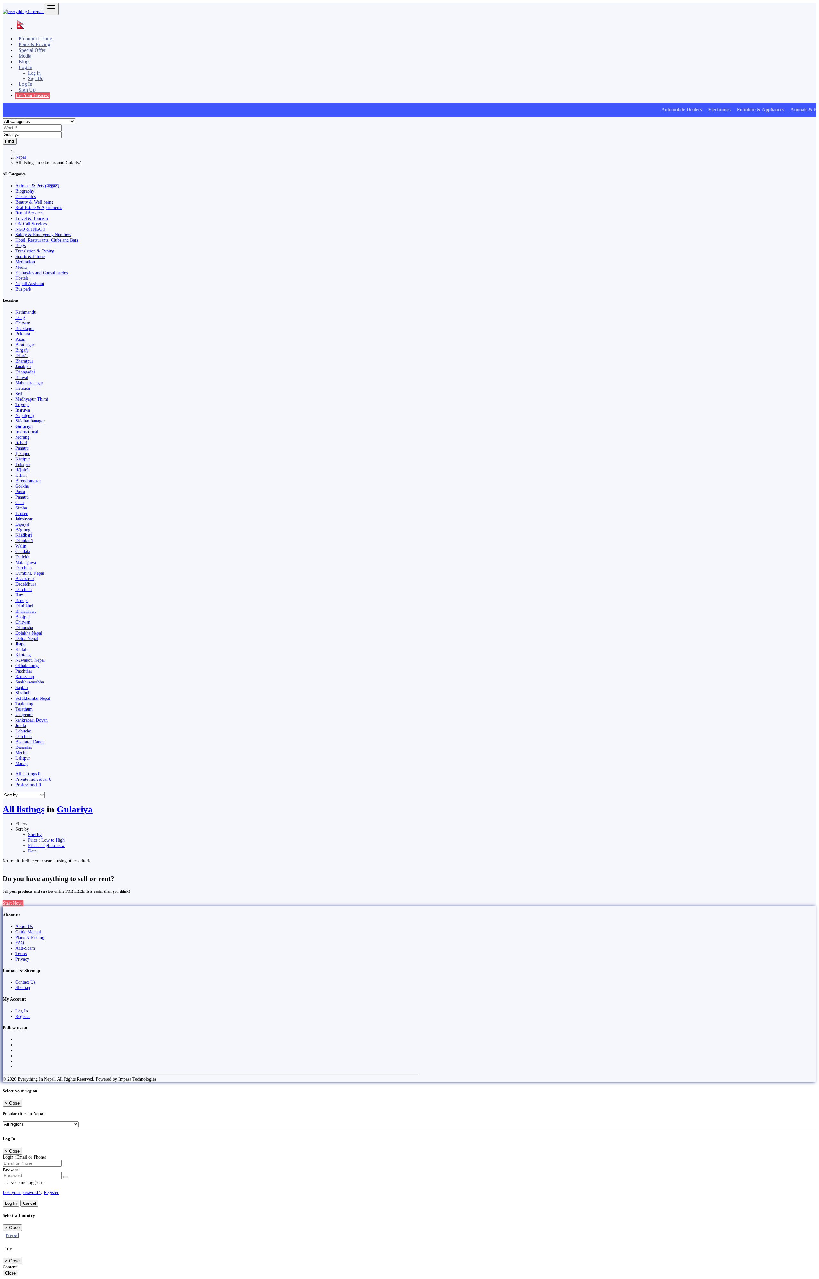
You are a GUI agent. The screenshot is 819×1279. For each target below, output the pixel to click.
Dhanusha (24, 627)
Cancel (29, 1203)
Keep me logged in (26, 1182)
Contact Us (25, 982)
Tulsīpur (22, 464)
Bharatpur (24, 361)
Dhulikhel (24, 605)
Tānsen (21, 513)
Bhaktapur (24, 328)
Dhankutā (24, 540)
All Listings (27, 773)
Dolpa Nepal (26, 638)
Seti (18, 393)
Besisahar (23, 747)
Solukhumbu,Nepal (32, 698)
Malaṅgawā (25, 562)
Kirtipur (22, 458)
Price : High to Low (46, 845)
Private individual (33, 779)
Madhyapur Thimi (31, 399)
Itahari (21, 442)
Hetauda (22, 388)
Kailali (21, 649)
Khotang (23, 654)
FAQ (19, 942)
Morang (22, 437)
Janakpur (23, 366)
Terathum (24, 709)
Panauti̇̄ (22, 497)
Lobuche (23, 730)
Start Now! (13, 903)
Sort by (35, 834)
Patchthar (23, 671)
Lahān (21, 475)
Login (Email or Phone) (24, 1157)
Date (32, 850)
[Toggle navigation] (51, 9)
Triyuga (22, 404)
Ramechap (24, 676)
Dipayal (22, 524)
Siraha (21, 507)
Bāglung (22, 529)
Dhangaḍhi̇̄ (25, 371)
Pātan (20, 339)
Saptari (21, 687)
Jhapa (20, 643)
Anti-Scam (25, 948)
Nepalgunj (24, 415)
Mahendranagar (29, 382)
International (26, 431)
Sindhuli (23, 692)
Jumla (20, 725)
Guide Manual (28, 931)
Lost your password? (22, 1192)
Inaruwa (22, 409)
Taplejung (24, 703)
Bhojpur (22, 616)
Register (22, 1016)
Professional (28, 784)
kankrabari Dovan (31, 720)
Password (11, 1169)
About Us (24, 926)
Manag (21, 763)
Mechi (21, 752)
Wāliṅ (20, 545)
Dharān (21, 355)
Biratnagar (24, 344)
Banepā (21, 600)
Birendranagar (28, 480)
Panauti (22, 448)
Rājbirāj (22, 469)
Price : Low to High (46, 840)
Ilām (19, 594)
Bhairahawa (25, 611)
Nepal (20, 157)
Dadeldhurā (25, 584)
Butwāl (21, 377)
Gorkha (22, 486)
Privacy (22, 959)
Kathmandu (25, 312)
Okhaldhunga (27, 665)
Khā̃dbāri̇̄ (23, 535)
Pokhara (22, 333)
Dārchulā (23, 589)
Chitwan (22, 322)
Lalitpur (22, 758)
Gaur (19, 502)
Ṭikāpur (22, 453)
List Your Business (32, 95)
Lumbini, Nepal (29, 573)
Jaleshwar (24, 518)
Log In (34, 73)
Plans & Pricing (29, 937)
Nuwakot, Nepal (30, 660)
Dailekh (22, 556)
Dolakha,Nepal (28, 633)
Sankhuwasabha (29, 681)
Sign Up (35, 78)
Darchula (23, 567)
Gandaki (22, 551)
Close (10, 1273)
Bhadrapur (24, 578)
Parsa (20, 491)
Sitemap (22, 987)
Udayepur (24, 714)
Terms (21, 953)
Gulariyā (24, 426)
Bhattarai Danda (29, 741)
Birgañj (22, 350)
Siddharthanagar (30, 420)
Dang (20, 317)
